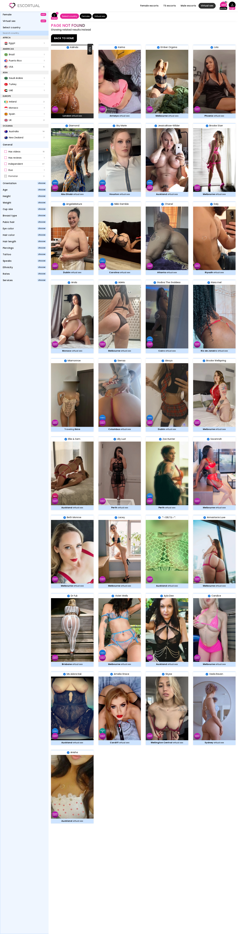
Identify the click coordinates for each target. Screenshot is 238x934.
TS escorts (169, 5)
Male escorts (188, 5)
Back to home (64, 38)
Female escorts (149, 5)
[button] (24, 151)
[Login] (232, 6)
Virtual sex (207, 5)
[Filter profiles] (54, 16)
